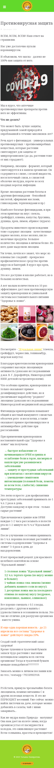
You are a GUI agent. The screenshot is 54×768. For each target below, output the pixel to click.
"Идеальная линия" (30, 349)
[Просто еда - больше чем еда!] (27, 6)
